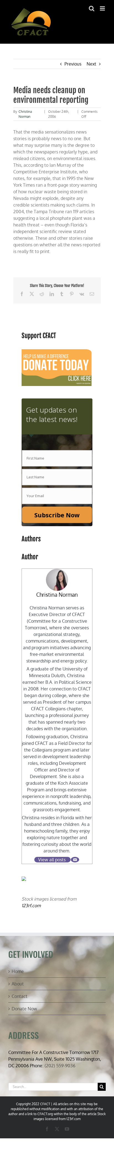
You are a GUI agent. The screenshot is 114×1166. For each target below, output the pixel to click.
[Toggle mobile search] (91, 8)
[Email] (75, 859)
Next (91, 64)
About (18, 984)
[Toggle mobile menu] (103, 8)
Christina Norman (57, 594)
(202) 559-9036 (60, 1065)
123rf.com (31, 905)
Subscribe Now (57, 515)
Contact (19, 996)
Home (18, 971)
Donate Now (24, 1008)
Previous (72, 64)
